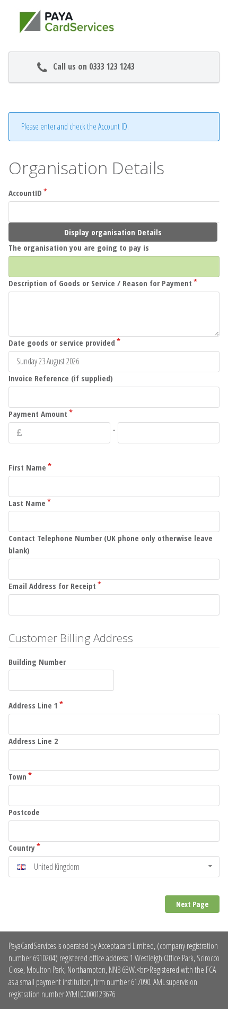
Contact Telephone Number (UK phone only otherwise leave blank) (110, 544)
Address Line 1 (33, 705)
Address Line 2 (33, 741)
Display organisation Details (113, 232)
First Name (27, 467)
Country (21, 847)
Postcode (24, 812)
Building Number (37, 661)
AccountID (25, 192)
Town (17, 776)
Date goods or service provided (61, 342)
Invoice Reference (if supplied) (60, 378)
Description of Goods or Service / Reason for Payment (100, 283)
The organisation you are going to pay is (78, 247)
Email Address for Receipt (52, 585)
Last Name (27, 503)
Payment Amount (37, 413)
